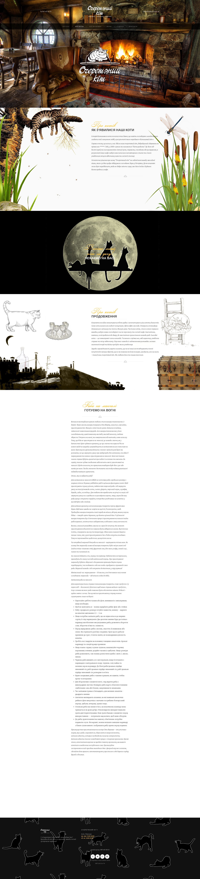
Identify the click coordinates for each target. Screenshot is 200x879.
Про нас (66, 26)
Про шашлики (95, 26)
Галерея (120, 26)
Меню (109, 26)
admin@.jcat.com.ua (152, 11)
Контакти (133, 26)
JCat (100, 11)
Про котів (79, 26)
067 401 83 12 (46, 11)
